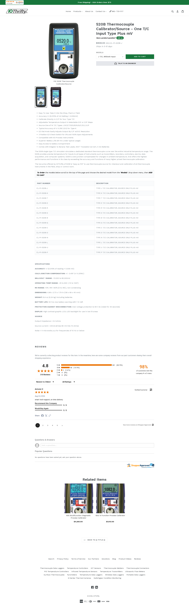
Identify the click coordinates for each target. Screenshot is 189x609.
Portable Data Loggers (136, 575)
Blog (114, 559)
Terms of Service (78, 559)
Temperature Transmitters (111, 571)
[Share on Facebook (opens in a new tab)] (42, 416)
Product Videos (125, 559)
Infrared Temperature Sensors (84, 571)
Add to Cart (78, 521)
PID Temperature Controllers (56, 571)
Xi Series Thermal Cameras (79, 578)
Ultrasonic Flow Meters (135, 571)
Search (51, 559)
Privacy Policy (62, 559)
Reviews (137, 559)
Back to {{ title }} (96, 540)
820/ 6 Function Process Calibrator (110, 515)
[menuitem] (68, 11)
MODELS (99, 52)
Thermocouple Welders (114, 568)
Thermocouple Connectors (137, 568)
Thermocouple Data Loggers (52, 568)
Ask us (120, 38)
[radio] (94, 365)
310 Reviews (48, 375)
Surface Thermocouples (54, 575)
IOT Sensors (96, 568)
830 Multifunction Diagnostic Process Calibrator (78, 516)
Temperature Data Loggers (91, 575)
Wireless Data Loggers (114, 575)
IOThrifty (96, 596)
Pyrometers (72, 575)
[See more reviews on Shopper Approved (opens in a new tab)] (50, 416)
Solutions (106, 559)
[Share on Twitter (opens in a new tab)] (46, 416)
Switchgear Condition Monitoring (107, 578)
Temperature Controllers (77, 568)
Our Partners (93, 559)
